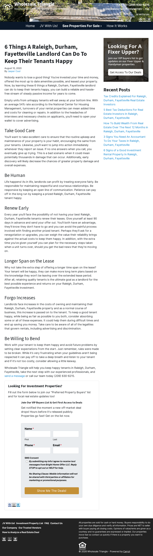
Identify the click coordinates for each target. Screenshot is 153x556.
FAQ (147, 9)
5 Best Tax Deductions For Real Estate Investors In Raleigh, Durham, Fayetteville (123, 113)
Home (30, 26)
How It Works (117, 26)
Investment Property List (29, 523)
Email (57, 445)
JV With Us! (142, 14)
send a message (14, 375)
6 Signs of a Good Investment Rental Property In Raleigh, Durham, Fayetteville (122, 154)
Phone (30, 445)
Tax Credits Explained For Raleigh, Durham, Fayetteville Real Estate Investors (125, 100)
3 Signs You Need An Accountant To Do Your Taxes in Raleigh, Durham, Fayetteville (125, 140)
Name (29, 428)
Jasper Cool (14, 71)
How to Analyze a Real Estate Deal (20, 532)
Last (55, 439)
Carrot (126, 551)
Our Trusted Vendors (30, 527)
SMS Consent (32, 458)
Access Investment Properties (122, 9)
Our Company (9, 527)
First (27, 439)
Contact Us (56, 523)
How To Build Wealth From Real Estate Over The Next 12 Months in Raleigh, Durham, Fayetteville (126, 127)
